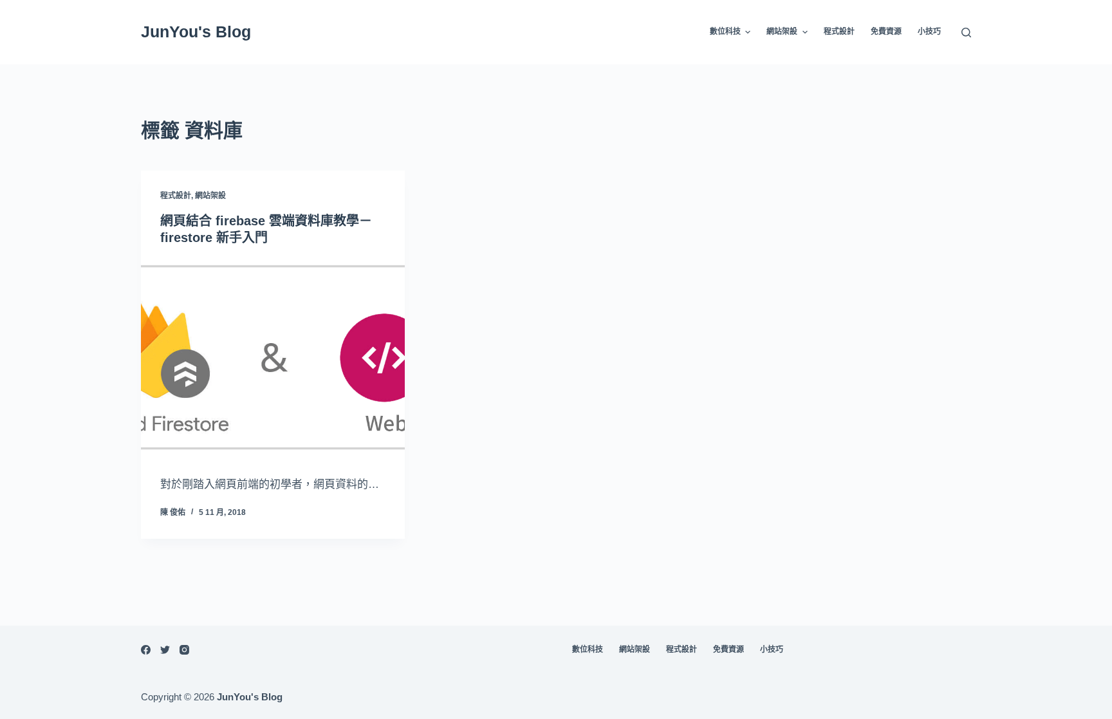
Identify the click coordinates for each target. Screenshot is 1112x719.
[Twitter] (165, 650)
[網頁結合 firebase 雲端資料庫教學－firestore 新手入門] (273, 358)
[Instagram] (184, 650)
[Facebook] (146, 650)
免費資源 (886, 31)
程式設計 (839, 31)
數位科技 (725, 31)
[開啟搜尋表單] (966, 32)
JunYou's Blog (196, 32)
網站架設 (781, 31)
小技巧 (929, 31)
